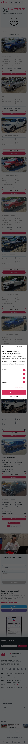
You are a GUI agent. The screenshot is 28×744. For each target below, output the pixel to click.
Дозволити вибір (14, 396)
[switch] (24, 374)
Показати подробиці (19, 387)
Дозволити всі (14, 392)
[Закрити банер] (25, 346)
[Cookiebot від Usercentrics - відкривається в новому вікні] (17, 346)
